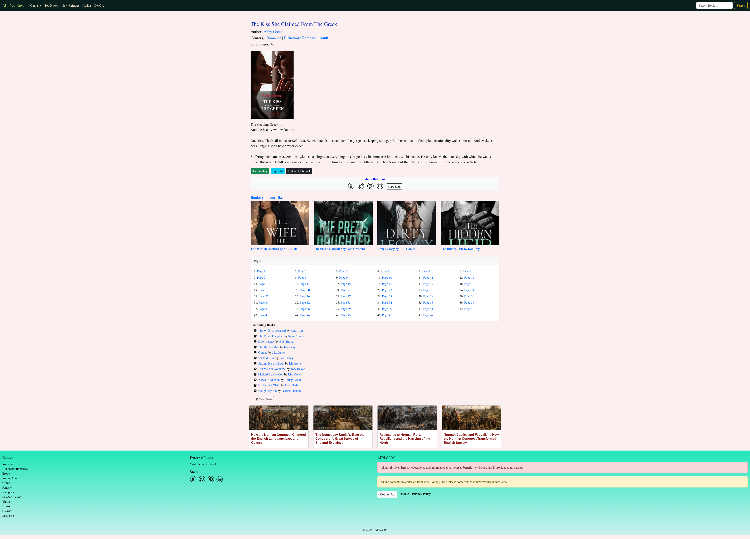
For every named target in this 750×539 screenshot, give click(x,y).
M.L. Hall (296, 330)
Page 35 (428, 302)
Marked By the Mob (270, 374)
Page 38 (305, 309)
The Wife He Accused (272, 330)
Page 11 (428, 277)
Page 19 (264, 290)
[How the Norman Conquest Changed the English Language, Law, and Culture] (278, 418)
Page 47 (428, 315)
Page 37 (264, 309)
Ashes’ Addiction (269, 380)
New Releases (70, 5)
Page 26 (305, 296)
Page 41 (428, 309)
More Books (265, 399)
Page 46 (387, 315)
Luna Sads (291, 385)
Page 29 (428, 296)
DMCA (99, 5)
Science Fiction (11, 497)
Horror (6, 506)
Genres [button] (34, 5)
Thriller (7, 501)
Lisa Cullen (295, 374)
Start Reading (259, 171)
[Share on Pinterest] (370, 185)
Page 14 (305, 284)
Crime (6, 483)
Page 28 (387, 296)
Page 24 (469, 290)
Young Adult (10, 478)
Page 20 (305, 290)
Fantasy (7, 487)
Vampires (8, 492)
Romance (274, 37)
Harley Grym (292, 380)
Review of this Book (299, 171)
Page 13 (264, 284)
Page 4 (384, 271)
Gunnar (263, 352)
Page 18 (469, 284)
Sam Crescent (296, 336)
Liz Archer (296, 363)
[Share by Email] (380, 185)
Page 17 (428, 284)
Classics (7, 511)
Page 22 (387, 290)
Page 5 (426, 271)
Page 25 (264, 296)
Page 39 (346, 309)
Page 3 (343, 271)
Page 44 (305, 315)
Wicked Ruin (266, 358)
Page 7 (261, 277)
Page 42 (469, 309)
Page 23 (428, 290)
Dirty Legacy (266, 341)
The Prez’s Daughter (271, 336)
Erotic (6, 473)
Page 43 (264, 315)
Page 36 (469, 302)
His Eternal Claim (269, 385)
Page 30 (469, 296)
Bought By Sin (267, 391)
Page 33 (346, 302)
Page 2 (302, 271)
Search (741, 5)
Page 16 (387, 284)
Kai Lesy (289, 347)
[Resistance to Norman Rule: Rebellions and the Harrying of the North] (407, 418)
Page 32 (305, 302)
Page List (277, 171)
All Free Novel (14, 5)
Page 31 (264, 302)
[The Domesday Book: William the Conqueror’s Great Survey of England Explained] (343, 418)
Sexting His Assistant (271, 363)
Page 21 (346, 290)
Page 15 (346, 284)
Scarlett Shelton (291, 391)
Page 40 (387, 309)
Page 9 (343, 277)
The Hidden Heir (268, 347)
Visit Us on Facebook (203, 464)
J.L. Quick (278, 352)
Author (86, 5)
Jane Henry (286, 358)
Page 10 (387, 277)
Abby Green (273, 31)
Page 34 (387, 302)
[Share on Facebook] (351, 185)
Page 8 (302, 277)
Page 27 (346, 296)
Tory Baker (297, 369)
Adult (324, 37)
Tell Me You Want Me (272, 369)
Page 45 (346, 315)
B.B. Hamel (286, 341)
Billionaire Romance (300, 37)
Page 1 (261, 271)
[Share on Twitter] (360, 185)
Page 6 (467, 271)
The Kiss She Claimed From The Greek (294, 24)
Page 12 (469, 277)
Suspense (8, 515)
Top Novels (52, 5)
